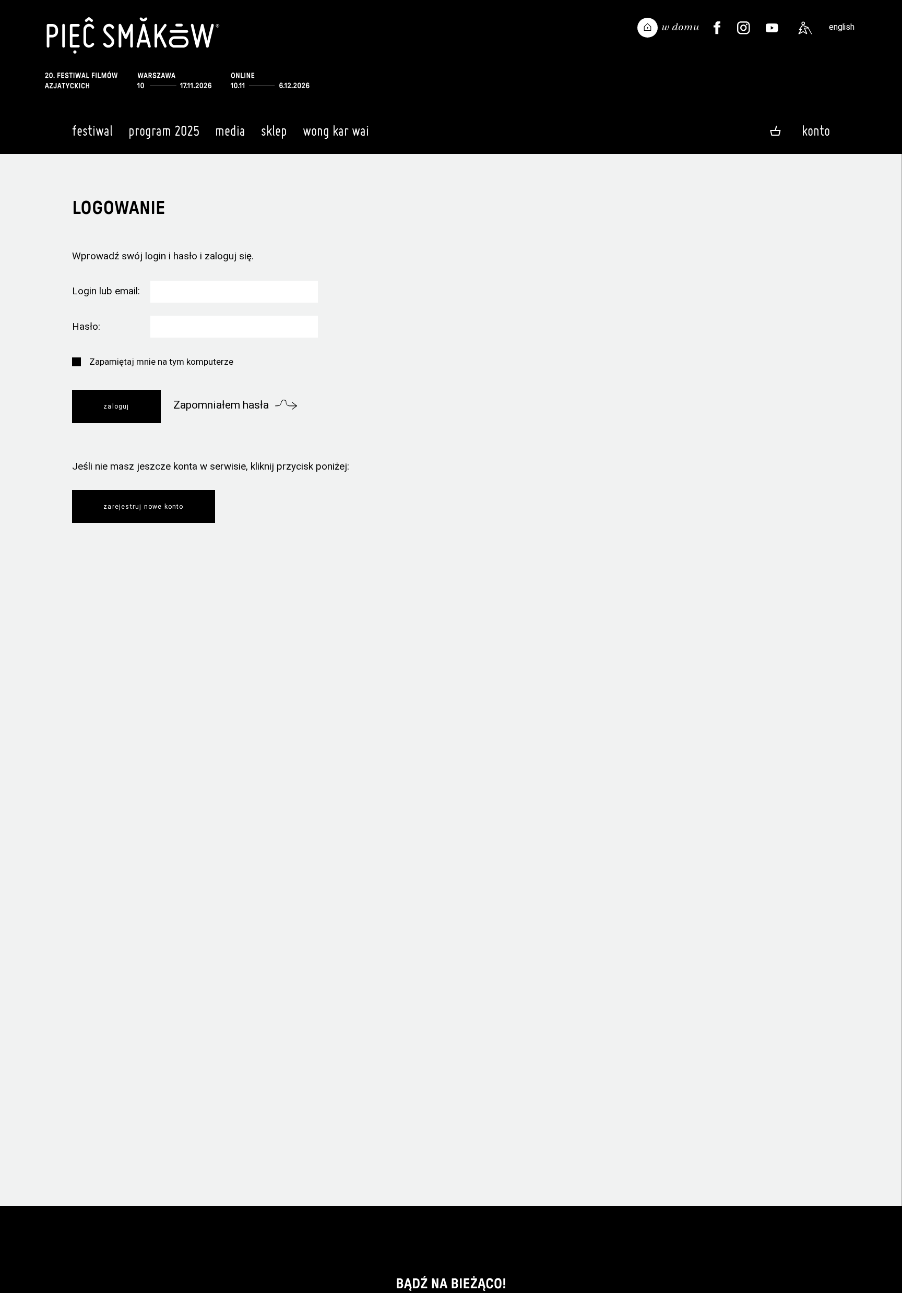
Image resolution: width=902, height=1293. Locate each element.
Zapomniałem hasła (221, 405)
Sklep (274, 130)
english (841, 27)
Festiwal (92, 130)
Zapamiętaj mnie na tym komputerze (161, 361)
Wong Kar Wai (336, 130)
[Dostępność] (805, 28)
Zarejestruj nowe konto (143, 506)
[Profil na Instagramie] (744, 28)
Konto (816, 130)
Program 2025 (163, 130)
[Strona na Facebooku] (717, 28)
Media (230, 130)
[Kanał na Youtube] (772, 28)
